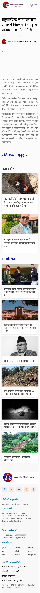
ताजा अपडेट (8, 169)
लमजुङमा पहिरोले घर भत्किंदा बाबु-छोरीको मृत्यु (17, 458)
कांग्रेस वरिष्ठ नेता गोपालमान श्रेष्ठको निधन (19, 361)
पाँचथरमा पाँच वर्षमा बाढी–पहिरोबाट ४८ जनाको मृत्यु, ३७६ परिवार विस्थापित (19, 392)
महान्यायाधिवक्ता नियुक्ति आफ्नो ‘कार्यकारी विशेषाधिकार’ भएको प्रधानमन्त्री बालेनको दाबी (20, 292)
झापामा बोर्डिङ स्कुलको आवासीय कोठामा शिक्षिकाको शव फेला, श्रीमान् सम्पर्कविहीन (20, 425)
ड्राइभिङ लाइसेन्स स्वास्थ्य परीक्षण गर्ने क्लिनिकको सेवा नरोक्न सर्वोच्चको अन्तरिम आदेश (20, 328)
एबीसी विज (18, 551)
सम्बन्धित (8, 259)
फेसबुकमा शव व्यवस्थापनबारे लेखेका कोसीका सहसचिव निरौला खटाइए (19, 243)
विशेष (3, 554)
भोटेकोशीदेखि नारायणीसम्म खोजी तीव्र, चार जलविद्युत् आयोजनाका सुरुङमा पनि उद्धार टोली (19, 202)
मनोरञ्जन (30, 547)
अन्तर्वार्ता (17, 547)
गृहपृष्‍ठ (4, 547)
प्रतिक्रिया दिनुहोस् (15, 155)
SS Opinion (32, 554)
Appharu (17, 587)
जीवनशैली (18, 554)
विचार (30, 551)
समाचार (4, 551)
